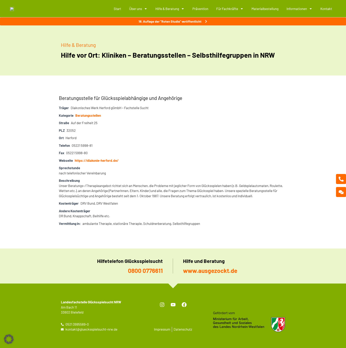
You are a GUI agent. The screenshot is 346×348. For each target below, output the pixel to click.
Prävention (200, 9)
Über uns (135, 9)
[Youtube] (173, 305)
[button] (9, 339)
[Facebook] (184, 305)
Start (117, 9)
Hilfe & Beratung (167, 9)
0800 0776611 (145, 270)
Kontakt (326, 9)
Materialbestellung (265, 9)
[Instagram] (162, 305)
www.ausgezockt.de (210, 270)
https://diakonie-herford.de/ (97, 160)
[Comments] (341, 192)
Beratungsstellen (88, 115)
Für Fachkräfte (227, 9)
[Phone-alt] (341, 179)
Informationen (297, 9)
